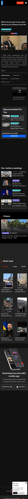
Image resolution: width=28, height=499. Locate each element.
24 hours (5, 266)
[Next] (26, 229)
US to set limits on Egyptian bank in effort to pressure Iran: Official (18, 128)
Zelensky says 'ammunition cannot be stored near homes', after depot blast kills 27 (6, 339)
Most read (8, 261)
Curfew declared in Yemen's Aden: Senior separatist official (18, 175)
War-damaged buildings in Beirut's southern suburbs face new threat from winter (21, 291)
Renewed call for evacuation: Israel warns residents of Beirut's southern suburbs (19, 185)
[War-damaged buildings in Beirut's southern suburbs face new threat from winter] (21, 283)
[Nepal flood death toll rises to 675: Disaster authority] (21, 331)
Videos (6, 216)
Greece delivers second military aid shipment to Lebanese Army (6, 291)
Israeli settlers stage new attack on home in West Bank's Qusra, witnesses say (17, 119)
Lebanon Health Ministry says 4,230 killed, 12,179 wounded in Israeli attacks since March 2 (19, 205)
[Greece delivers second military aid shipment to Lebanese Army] (7, 283)
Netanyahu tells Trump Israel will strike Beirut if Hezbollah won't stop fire (19, 195)
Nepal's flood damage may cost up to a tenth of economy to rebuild (7, 315)
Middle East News (14, 116)
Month (24, 266)
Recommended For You (12, 110)
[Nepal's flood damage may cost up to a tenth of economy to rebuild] (7, 307)
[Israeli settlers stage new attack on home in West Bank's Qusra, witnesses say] (21, 307)
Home (3, 497)
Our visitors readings (11, 168)
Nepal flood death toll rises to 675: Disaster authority (20, 339)
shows (20, 497)
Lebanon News (16, 180)
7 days (15, 266)
